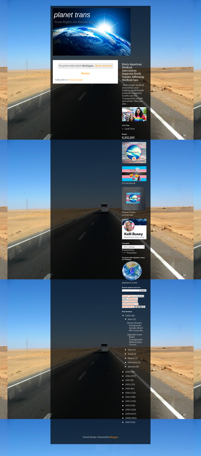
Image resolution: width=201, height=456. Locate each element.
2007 (128, 422)
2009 (128, 413)
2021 (128, 388)
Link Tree (130, 128)
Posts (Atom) (75, 79)
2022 (128, 384)
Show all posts (103, 65)
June (130, 319)
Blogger (114, 437)
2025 (128, 371)
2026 (128, 315)
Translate (132, 252)
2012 (128, 401)
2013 (128, 397)
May (130, 349)
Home (85, 73)
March (131, 358)
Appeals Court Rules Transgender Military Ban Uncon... (135, 339)
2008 (128, 418)
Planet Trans (128, 296)
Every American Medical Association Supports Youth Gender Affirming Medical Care (133, 72)
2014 (128, 392)
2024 (128, 376)
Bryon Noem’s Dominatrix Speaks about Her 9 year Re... (135, 327)
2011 (127, 405)
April (131, 354)
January (132, 366)
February (132, 362)
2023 (128, 380)
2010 (128, 409)
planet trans (72, 15)
